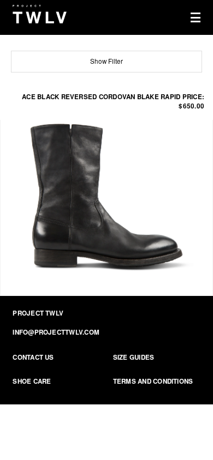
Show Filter (106, 61)
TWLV (40, 14)
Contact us (33, 357)
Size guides (134, 357)
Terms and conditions (153, 381)
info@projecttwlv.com (56, 332)
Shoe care (32, 381)
